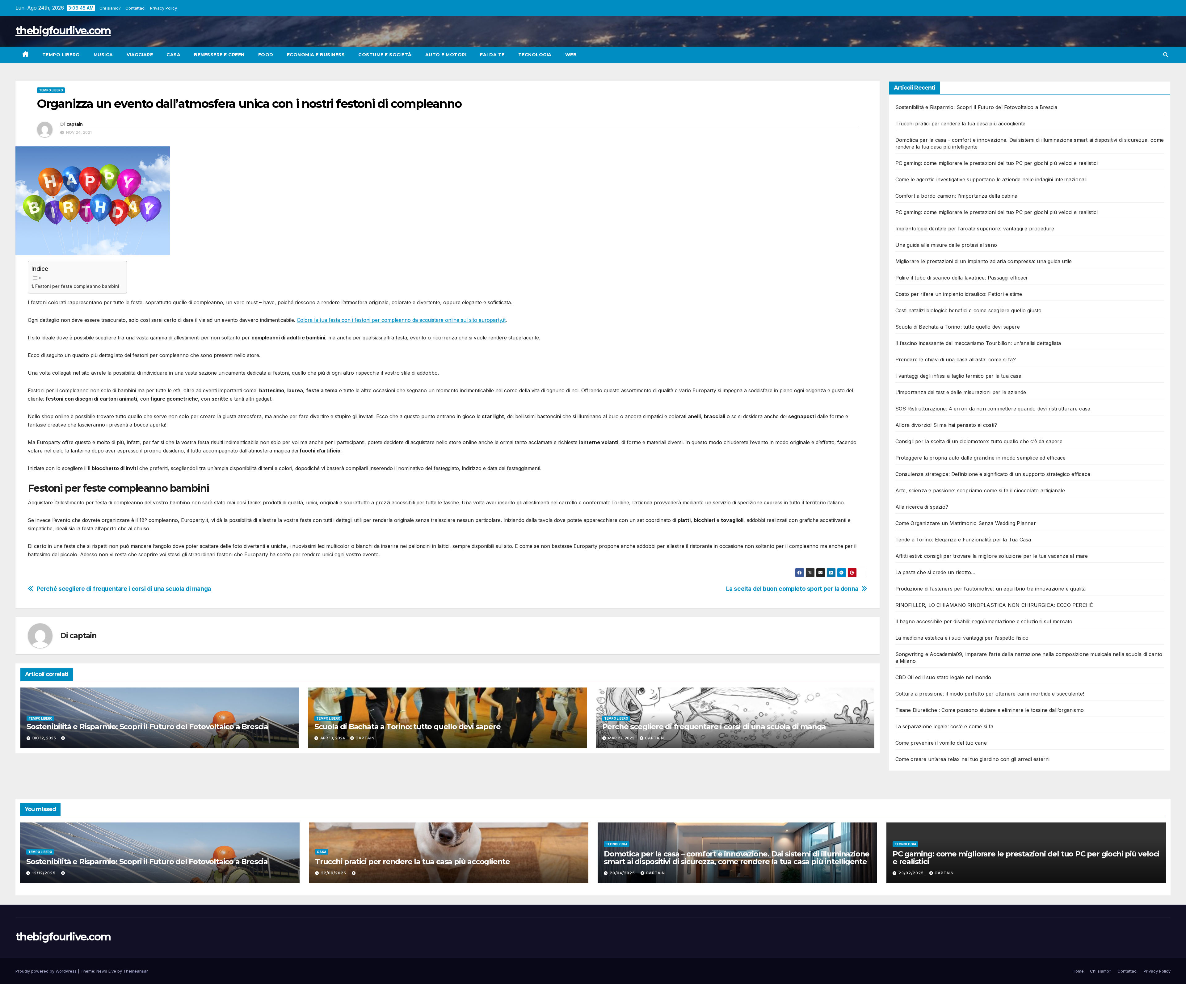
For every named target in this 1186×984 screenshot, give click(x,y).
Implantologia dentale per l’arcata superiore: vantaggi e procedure (974, 228)
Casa (173, 54)
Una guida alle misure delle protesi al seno (946, 245)
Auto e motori (446, 54)
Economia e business (316, 54)
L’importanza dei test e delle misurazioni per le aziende (960, 392)
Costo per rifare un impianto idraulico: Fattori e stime (958, 294)
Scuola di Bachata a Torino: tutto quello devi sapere (407, 726)
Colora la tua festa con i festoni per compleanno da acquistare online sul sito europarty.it (401, 320)
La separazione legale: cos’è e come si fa (944, 726)
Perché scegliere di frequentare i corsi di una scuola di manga (124, 588)
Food (265, 54)
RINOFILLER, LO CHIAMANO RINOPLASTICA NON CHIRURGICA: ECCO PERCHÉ (994, 605)
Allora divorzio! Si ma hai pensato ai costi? (946, 425)
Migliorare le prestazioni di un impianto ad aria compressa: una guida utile (983, 261)
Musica (103, 54)
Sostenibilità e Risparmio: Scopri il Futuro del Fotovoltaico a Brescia (147, 726)
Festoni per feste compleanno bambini (77, 286)
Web (571, 54)
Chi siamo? (110, 8)
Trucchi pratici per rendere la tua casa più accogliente (960, 123)
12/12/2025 (44, 873)
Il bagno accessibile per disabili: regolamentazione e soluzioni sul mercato (984, 621)
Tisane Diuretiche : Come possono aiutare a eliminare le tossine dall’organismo (989, 710)
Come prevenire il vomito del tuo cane (941, 743)
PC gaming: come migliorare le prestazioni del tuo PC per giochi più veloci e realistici (996, 163)
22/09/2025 (334, 873)
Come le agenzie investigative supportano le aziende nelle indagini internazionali (991, 179)
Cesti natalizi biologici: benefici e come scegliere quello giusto (968, 310)
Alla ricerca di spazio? (921, 507)
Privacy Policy (163, 8)
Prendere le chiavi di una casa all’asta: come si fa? (955, 359)
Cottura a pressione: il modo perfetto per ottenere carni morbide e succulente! (989, 694)
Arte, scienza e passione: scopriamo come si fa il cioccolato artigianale (980, 490)
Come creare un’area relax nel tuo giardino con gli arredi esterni (972, 759)
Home (1078, 971)
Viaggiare (140, 54)
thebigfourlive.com (63, 30)
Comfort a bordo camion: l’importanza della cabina (956, 196)
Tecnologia (535, 54)
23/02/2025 (911, 873)
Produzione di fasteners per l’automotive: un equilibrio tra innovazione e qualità (990, 589)
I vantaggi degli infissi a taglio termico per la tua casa (958, 376)
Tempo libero (61, 54)
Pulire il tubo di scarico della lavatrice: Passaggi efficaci (961, 278)
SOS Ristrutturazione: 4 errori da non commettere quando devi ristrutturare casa (993, 409)
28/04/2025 (623, 873)
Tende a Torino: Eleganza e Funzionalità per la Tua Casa (963, 539)
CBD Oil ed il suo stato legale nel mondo (943, 677)
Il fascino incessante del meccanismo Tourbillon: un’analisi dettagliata (978, 343)
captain (74, 124)
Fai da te (492, 54)
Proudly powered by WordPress (46, 971)
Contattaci (136, 8)
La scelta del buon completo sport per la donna (792, 588)
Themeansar (135, 971)
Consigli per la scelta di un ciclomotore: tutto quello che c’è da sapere (978, 441)
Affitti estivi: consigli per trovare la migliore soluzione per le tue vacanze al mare (991, 556)
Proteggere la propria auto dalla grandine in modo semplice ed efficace (980, 458)
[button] (1165, 55)
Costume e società (385, 54)
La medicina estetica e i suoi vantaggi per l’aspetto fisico (962, 638)
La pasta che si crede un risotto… (935, 572)
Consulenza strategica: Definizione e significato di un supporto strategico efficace (993, 474)
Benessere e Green (219, 54)
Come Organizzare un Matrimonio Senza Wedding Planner (965, 523)
